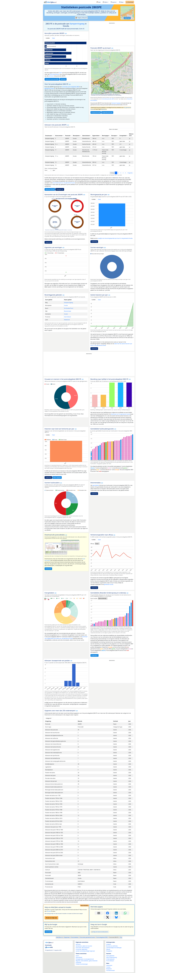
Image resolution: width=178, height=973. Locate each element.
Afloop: (92, 543)
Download (130, 2)
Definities (63, 79)
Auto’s (77, 955)
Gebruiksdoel (86, 135)
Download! (48, 568)
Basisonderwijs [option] (102, 598)
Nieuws (108, 949)
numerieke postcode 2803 (108, 99)
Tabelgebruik (59, 189)
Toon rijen (50, 170)
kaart (60, 72)
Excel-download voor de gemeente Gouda (64, 183)
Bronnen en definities (112, 946)
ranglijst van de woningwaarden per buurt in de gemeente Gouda (115, 238)
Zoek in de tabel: (113, 129)
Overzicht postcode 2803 (52, 79)
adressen (51, 76)
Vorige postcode (95, 112)
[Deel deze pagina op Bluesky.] (116, 917)
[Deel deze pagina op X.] (107, 917)
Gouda (66, 305)
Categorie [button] (48, 718)
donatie (49, 911)
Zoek (99, 2)
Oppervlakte (95, 135)
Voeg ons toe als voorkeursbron (100, 931)
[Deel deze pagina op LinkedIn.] (116, 913)
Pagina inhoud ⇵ (82, 17)
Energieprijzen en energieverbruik (85, 959)
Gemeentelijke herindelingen (114, 947)
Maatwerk (109, 969)
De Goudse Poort (68, 308)
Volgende (130, 173)
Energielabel (123, 135)
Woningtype (105, 135)
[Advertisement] (112, 35)
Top (121, 937)
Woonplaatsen (85, 947)
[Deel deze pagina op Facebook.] (107, 913)
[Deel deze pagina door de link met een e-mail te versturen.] (99, 913)
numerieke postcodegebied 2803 (70, 87)
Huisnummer (58, 135)
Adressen (78, 944)
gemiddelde (96, 485)
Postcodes (78, 947)
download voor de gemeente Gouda (120, 414)
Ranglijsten (109, 951)
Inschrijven (48, 931)
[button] (66, 33)
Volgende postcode (107, 112)
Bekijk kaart (127, 18)
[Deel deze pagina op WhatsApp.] (125, 913)
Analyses (108, 944)
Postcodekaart (110, 961)
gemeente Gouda (49, 88)
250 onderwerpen (54, 74)
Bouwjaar (114, 135)
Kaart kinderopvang (111, 957)
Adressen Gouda (49, 189)
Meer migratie (57, 477)
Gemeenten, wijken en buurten (84, 946)
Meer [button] (121, 2)
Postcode (67, 135)
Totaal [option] (96, 543)
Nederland (103, 109)
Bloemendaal (67, 311)
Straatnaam (48, 135)
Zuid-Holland (67, 317)
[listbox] (97, 544)
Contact (108, 967)
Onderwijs (94, 655)
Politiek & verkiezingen (82, 964)
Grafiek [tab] (48, 38)
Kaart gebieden (110, 955)
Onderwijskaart (110, 959)
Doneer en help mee (51, 918)
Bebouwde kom (132, 134)
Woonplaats (76, 135)
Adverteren (109, 965)
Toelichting (48, 242)
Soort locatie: (93, 598)
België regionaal (90, 951)
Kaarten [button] (114, 2)
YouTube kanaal (110, 970)
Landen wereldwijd (81, 951)
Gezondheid (79, 957)
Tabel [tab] (53, 38)
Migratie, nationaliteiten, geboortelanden (86, 961)
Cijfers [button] (106, 2)
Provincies (78, 949)
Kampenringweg (77, 23)
